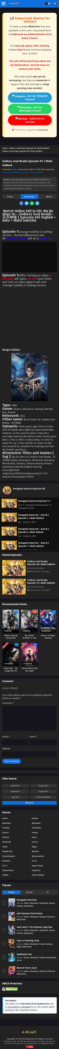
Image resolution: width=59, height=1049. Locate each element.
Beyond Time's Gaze (27, 968)
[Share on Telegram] (37, 203)
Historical (6, 842)
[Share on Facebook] (21, 203)
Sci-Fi (4, 866)
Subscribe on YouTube (34, 120)
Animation (36, 823)
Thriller (5, 875)
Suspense (36, 870)
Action (5, 818)
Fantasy (5, 837)
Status (43, 791)
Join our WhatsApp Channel (30, 109)
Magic (34, 847)
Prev (10, 197)
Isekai (4, 847)
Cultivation (36, 828)
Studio (14, 791)
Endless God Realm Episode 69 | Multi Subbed (22, 172)
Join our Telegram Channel (36, 97)
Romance (6, 861)
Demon (5, 832)
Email (33, 736)
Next (48, 197)
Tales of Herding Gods (28, 940)
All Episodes (29, 197)
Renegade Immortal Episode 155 (29, 488)
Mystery (35, 851)
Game (34, 837)
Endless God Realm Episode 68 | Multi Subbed (41, 563)
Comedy (5, 828)
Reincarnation (38, 856)
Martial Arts (7, 851)
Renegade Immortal (26, 900)
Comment (8, 703)
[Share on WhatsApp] (32, 203)
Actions (35, 818)
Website (6, 748)
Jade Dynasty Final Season (30, 913)
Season (42, 786)
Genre (14, 786)
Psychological (8, 856)
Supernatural (8, 870)
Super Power (37, 866)
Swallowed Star (24, 954)
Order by (43, 797)
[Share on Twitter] (27, 203)
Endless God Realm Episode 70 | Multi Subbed (41, 581)
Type (14, 797)
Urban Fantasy (38, 875)
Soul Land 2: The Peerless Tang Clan (34, 927)
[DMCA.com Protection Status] (10, 990)
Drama (35, 832)
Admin (15, 169)
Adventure (6, 823)
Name (6, 736)
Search (30, 803)
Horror (35, 842)
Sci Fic (34, 861)
